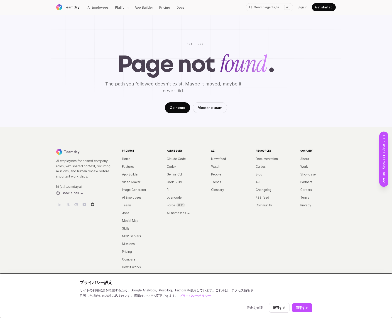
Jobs (125, 213)
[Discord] (76, 204)
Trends (216, 182)
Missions (128, 244)
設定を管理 (255, 308)
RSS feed (262, 197)
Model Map (130, 221)
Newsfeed (218, 159)
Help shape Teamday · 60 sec (384, 159)
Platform (121, 7)
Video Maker (131, 182)
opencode (174, 197)
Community (264, 205)
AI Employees (98, 7)
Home (126, 159)
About (304, 159)
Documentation (267, 159)
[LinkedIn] (60, 204)
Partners (306, 182)
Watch (215, 166)
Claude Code (176, 159)
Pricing (164, 7)
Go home (177, 107)
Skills (125, 228)
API (258, 182)
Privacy (305, 205)
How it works (131, 267)
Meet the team (210, 107)
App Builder (144, 7)
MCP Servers (131, 236)
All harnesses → (178, 213)
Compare (128, 259)
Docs (180, 7)
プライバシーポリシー (195, 296)
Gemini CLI (174, 174)
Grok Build (174, 182)
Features (128, 166)
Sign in (302, 7)
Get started (324, 7)
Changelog (264, 190)
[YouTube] (84, 204)
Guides (261, 166)
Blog (259, 174)
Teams (127, 205)
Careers (306, 190)
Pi (168, 190)
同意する (302, 308)
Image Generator (134, 190)
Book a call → (72, 193)
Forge (175, 205)
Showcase (308, 174)
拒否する (279, 308)
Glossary (217, 190)
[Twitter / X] (68, 204)
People (216, 174)
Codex (171, 166)
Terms (304, 197)
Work (304, 166)
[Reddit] (92, 204)
